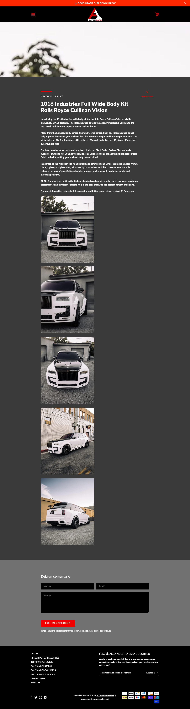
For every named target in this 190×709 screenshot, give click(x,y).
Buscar (35, 654)
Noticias (35, 683)
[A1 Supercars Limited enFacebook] (31, 697)
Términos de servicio (42, 662)
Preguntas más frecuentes (45, 658)
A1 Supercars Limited (105, 695)
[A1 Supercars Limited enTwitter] (35, 697)
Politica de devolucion (43, 670)
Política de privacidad (43, 674)
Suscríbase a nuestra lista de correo (124, 653)
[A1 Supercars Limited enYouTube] (45, 697)
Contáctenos (38, 678)
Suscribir (150, 673)
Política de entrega (41, 666)
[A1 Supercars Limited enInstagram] (40, 697)
